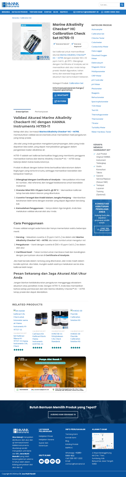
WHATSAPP (62, 95)
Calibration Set (26, 18)
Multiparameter (98, 71)
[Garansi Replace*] (72, 44)
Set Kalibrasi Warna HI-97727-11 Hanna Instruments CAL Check (21, 341)
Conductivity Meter (100, 46)
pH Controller (97, 80)
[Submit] (122, 5)
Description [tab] (22, 111)
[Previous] (14, 62)
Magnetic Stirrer (99, 67)
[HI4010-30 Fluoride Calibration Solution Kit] (79, 319)
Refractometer (98, 97)
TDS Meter (96, 106)
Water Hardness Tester (101, 132)
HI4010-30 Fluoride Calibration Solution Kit (75, 337)
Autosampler (97, 29)
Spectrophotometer (100, 101)
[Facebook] (52, 461)
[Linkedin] (57, 461)
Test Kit (95, 110)
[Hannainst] (10, 4)
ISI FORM (61, 101)
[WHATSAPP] (56, 95)
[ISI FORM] (56, 101)
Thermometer (97, 119)
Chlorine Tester (98, 38)
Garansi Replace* (78, 45)
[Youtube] (41, 461)
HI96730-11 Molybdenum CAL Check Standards (57, 337)
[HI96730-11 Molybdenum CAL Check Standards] (60, 319)
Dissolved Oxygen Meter (99, 57)
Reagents (95, 93)
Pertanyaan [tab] (41, 111)
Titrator (95, 123)
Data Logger (97, 51)
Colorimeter (97, 42)
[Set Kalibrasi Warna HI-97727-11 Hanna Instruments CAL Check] (22, 320)
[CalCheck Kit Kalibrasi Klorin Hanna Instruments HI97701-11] (40, 319)
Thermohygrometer (100, 114)
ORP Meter (96, 75)
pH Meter (96, 84)
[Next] (21, 62)
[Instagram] (46, 461)
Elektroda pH (97, 62)
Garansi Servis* (62, 44)
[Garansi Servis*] (54, 44)
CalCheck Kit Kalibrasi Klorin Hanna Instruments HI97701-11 (39, 339)
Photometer (97, 88)
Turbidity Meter (98, 127)
